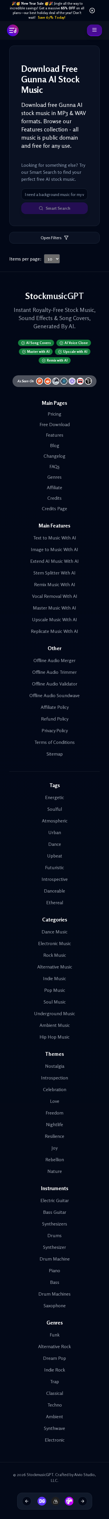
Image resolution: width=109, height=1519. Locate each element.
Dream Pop (54, 1358)
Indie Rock (54, 1370)
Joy (54, 1148)
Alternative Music (54, 967)
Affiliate (54, 487)
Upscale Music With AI (54, 619)
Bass (54, 1282)
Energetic (54, 797)
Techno (54, 1405)
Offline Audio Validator (54, 684)
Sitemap (55, 754)
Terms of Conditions (54, 742)
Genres (54, 477)
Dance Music (54, 932)
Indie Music (54, 978)
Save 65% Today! (51, 17)
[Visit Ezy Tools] (53, 1501)
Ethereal (54, 902)
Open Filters (51, 237)
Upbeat (54, 856)
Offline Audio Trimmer (54, 672)
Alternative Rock (54, 1346)
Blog (54, 445)
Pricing (54, 414)
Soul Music (55, 1002)
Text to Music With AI (54, 538)
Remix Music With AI (54, 584)
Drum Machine (55, 1259)
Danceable (54, 891)
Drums (54, 1235)
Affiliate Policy (55, 707)
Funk (55, 1335)
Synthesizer (54, 1247)
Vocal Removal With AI (54, 596)
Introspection (54, 1078)
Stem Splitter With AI (54, 573)
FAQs (54, 466)
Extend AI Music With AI (54, 561)
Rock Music (54, 955)
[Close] (92, 10)
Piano (54, 1270)
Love (54, 1101)
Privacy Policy (55, 730)
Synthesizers (54, 1224)
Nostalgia (54, 1066)
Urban (54, 832)
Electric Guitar (54, 1200)
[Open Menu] (94, 30)
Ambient (54, 1416)
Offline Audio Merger (54, 660)
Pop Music (54, 990)
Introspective (55, 879)
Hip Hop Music (54, 1037)
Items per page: (25, 259)
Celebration (54, 1089)
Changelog (54, 456)
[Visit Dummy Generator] (40, 1501)
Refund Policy (54, 719)
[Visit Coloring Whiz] (67, 1501)
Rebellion (54, 1159)
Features (54, 435)
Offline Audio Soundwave (54, 695)
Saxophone (55, 1305)
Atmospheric (54, 821)
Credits (54, 498)
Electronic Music (54, 943)
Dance (54, 844)
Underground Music (54, 1013)
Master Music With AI (54, 608)
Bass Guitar (54, 1212)
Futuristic (54, 867)
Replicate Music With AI (54, 631)
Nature (54, 1171)
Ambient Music (55, 1025)
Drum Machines (54, 1294)
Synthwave (54, 1428)
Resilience (54, 1136)
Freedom (54, 1113)
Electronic (55, 1440)
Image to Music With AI (54, 549)
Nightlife (54, 1124)
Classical (54, 1393)
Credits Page (54, 508)
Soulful (54, 809)
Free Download (55, 424)
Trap (54, 1381)
